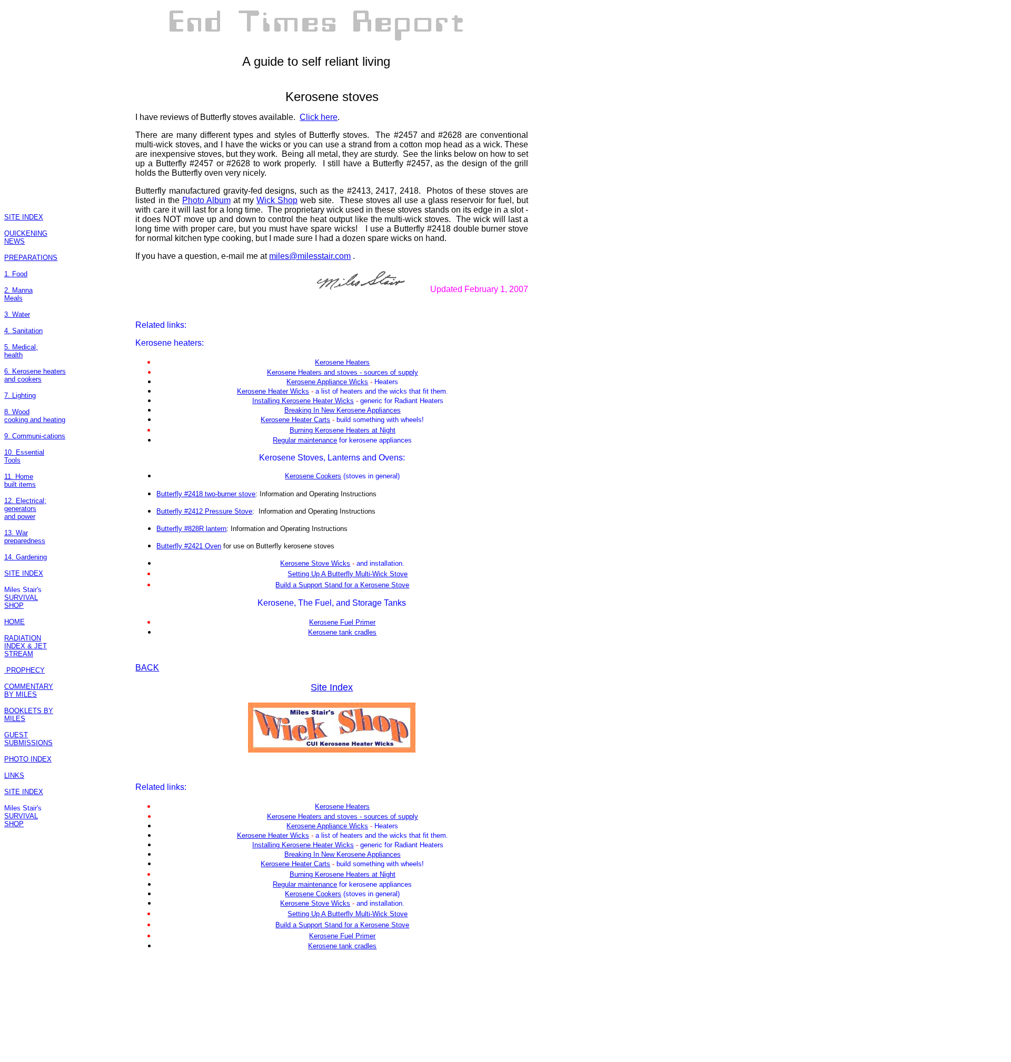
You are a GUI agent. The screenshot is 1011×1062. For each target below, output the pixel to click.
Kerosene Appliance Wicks (327, 382)
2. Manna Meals (18, 294)
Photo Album (206, 200)
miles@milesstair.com (310, 256)
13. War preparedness (24, 537)
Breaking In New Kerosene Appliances (342, 410)
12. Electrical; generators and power (25, 508)
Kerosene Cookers (313, 476)
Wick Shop (277, 200)
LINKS (14, 775)
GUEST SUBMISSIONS (28, 739)
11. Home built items (20, 480)
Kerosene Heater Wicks (273, 391)
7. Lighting (20, 395)
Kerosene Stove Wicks (315, 563)
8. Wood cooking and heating (34, 416)
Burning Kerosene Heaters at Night (342, 430)
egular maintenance (307, 440)
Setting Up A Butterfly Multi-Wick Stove (348, 574)
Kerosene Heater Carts (295, 420)
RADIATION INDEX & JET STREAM (25, 646)
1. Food (15, 274)
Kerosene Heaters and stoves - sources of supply (342, 372)
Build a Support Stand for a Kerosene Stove (342, 585)
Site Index (332, 687)
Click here (319, 117)
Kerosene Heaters (342, 362)
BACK (147, 667)
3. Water (17, 314)
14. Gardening (25, 557)
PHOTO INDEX (28, 759)
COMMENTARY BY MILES (28, 690)
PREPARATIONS (30, 258)
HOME (14, 622)
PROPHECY (24, 670)
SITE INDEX (23, 217)
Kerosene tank (331, 632)
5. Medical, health (21, 351)
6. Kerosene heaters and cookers (35, 375)
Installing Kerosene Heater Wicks (303, 401)
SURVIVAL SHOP (21, 601)
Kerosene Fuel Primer (342, 622)
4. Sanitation (23, 331)
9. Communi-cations (34, 436)
